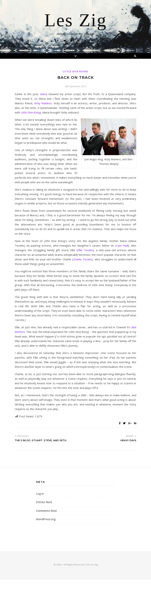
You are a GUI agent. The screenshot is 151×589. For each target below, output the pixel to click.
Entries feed (44, 502)
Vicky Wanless (43, 103)
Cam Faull (122, 245)
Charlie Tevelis (82, 259)
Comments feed (46, 510)
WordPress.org (46, 519)
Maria (43, 94)
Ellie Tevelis (85, 250)
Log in (40, 493)
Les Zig (75, 21)
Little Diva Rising (75, 71)
